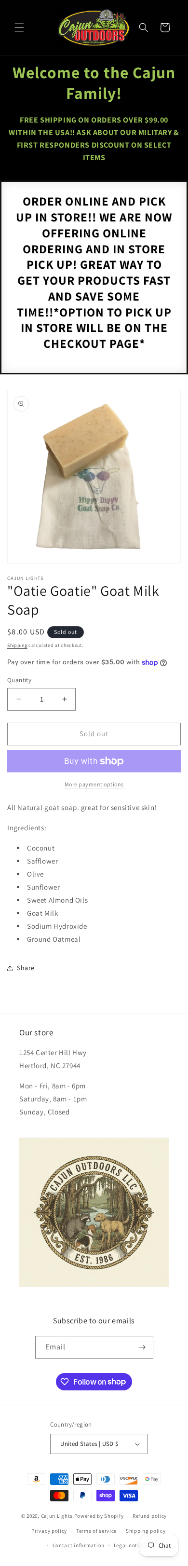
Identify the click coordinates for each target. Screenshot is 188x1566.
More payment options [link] (94, 784)
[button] (19, 27)
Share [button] (26, 967)
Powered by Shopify (99, 1515)
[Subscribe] (142, 1347)
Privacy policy (49, 1530)
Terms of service (96, 1530)
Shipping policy (146, 1530)
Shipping (17, 645)
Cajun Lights (57, 1515)
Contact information (79, 1545)
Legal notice (129, 1545)
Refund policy (150, 1515)
